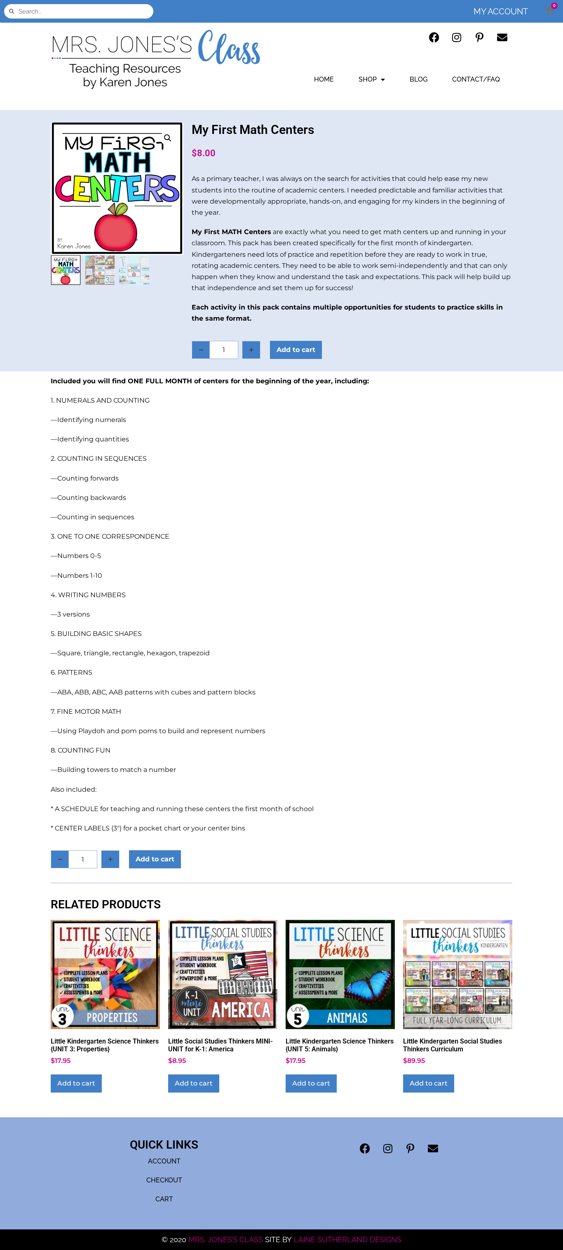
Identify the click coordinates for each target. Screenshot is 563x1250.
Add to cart (296, 350)
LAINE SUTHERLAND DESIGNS (347, 1239)
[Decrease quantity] (201, 350)
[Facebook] (434, 37)
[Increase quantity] (251, 350)
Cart (164, 1199)
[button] (167, 138)
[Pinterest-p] (479, 37)
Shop (368, 79)
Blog (418, 79)
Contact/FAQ (476, 79)
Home (324, 79)
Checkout (164, 1180)
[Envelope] (502, 37)
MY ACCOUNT (501, 11)
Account (164, 1161)
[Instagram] (456, 37)
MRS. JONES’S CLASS (226, 1239)
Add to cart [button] (76, 1083)
